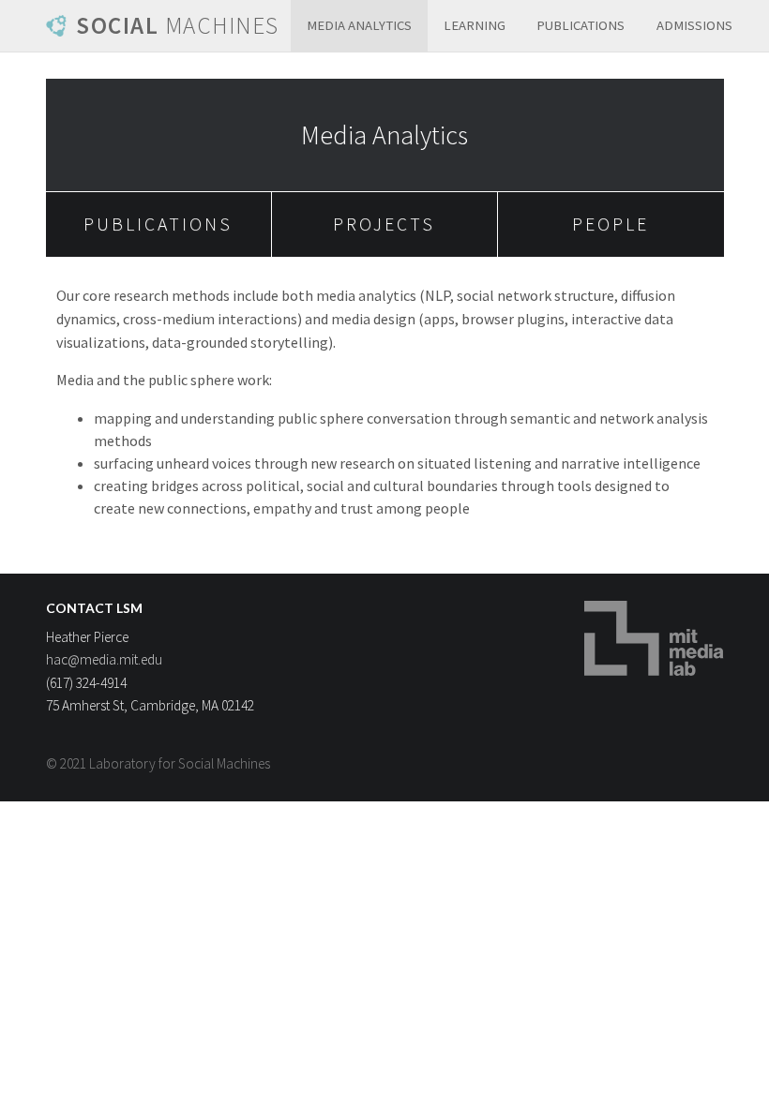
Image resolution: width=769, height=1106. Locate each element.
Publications (580, 25)
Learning (474, 25)
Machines (177, 25)
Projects (384, 224)
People (610, 224)
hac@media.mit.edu (104, 659)
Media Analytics (359, 25)
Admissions (694, 25)
